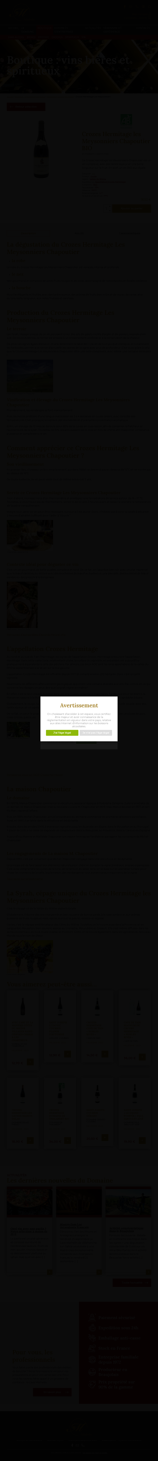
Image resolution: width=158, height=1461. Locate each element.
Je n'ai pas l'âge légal (96, 732)
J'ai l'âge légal (62, 732)
